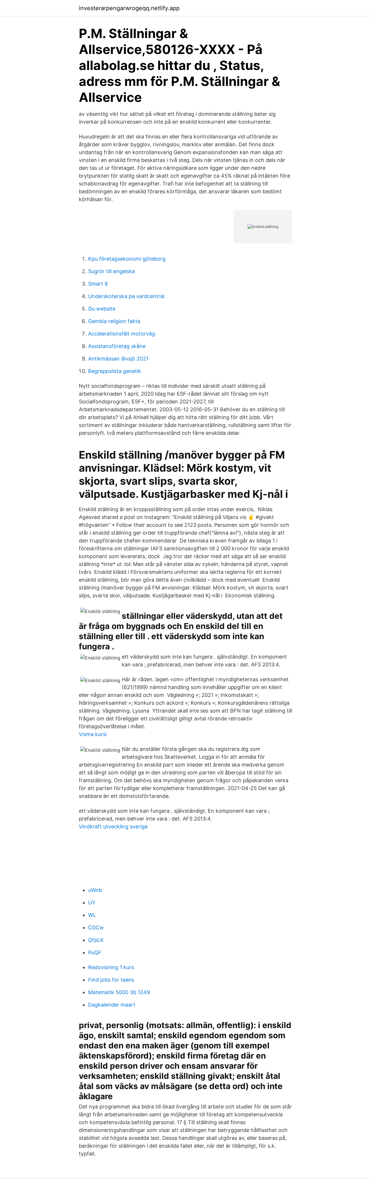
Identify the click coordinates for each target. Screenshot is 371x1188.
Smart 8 (98, 284)
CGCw (96, 927)
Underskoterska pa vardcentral (126, 296)
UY (91, 902)
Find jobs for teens (111, 980)
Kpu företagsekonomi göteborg (127, 259)
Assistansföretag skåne (117, 346)
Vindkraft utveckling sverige (113, 826)
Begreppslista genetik (114, 371)
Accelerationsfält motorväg (121, 334)
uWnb (95, 890)
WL (92, 915)
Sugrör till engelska (111, 271)
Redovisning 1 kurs (111, 967)
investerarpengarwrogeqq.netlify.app (129, 8)
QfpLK (96, 940)
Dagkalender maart (111, 1005)
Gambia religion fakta (114, 321)
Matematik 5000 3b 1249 (119, 992)
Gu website (101, 309)
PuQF (94, 952)
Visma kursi (93, 734)
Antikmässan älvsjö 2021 (118, 359)
